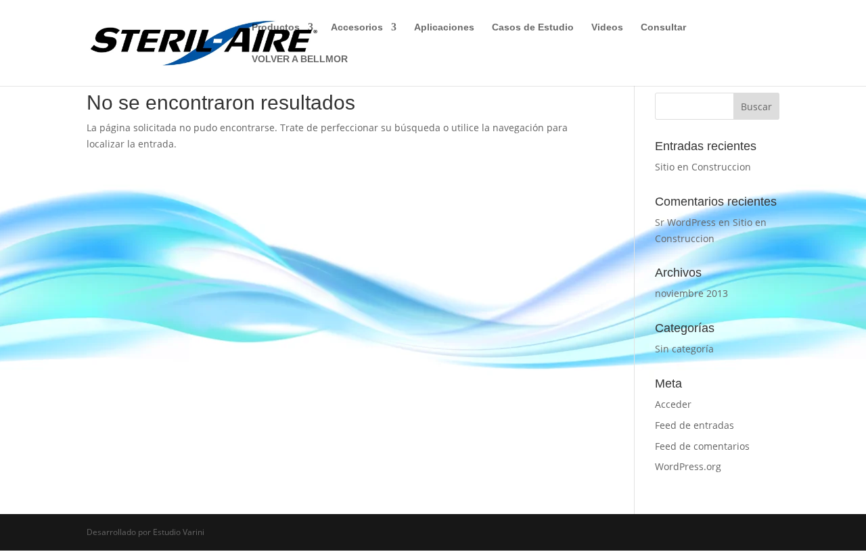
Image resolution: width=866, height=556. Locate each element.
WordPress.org (688, 466)
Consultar (663, 27)
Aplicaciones (444, 27)
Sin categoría (684, 348)
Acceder (673, 404)
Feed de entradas (694, 425)
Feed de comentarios (702, 446)
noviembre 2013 (691, 293)
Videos (607, 27)
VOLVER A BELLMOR (300, 59)
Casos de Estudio (533, 27)
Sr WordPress (685, 222)
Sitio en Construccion (703, 166)
